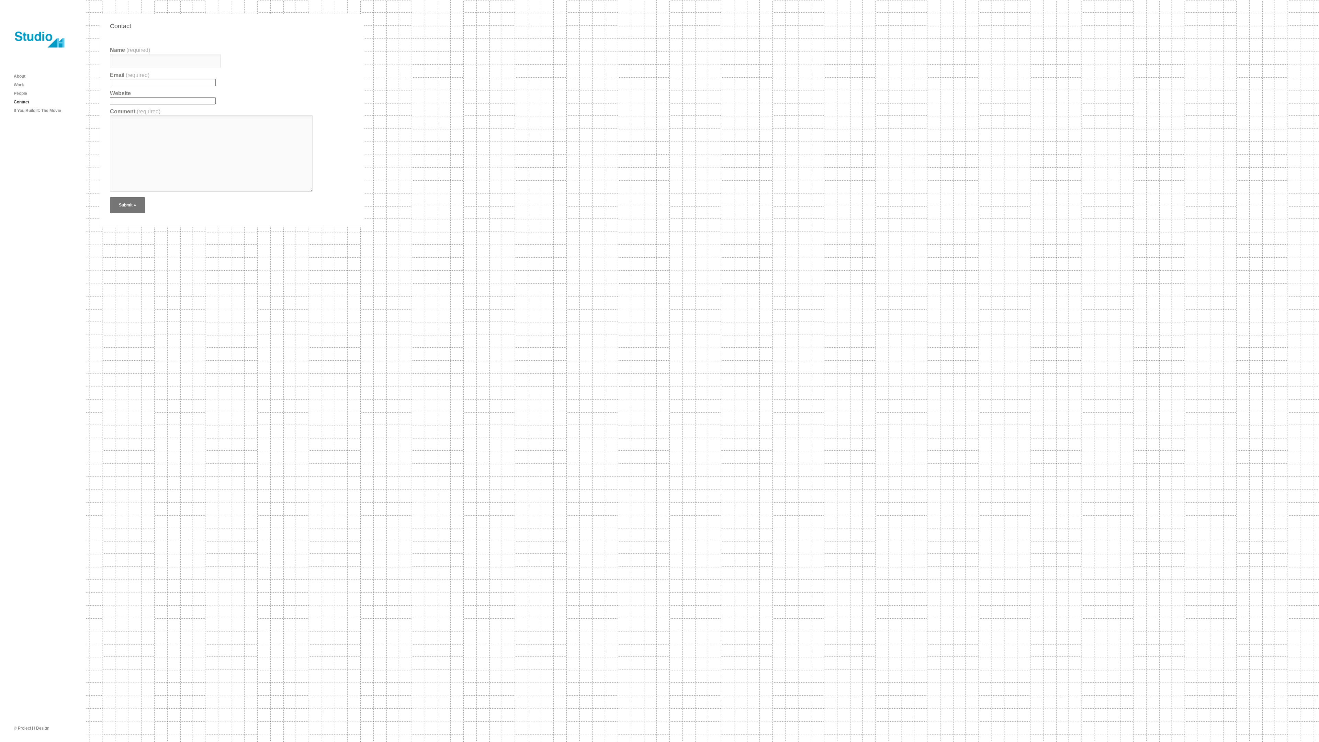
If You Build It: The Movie (37, 110)
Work (19, 84)
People (20, 93)
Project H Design (33, 728)
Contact (21, 102)
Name (130, 50)
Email (129, 75)
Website (120, 93)
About (19, 76)
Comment (135, 111)
